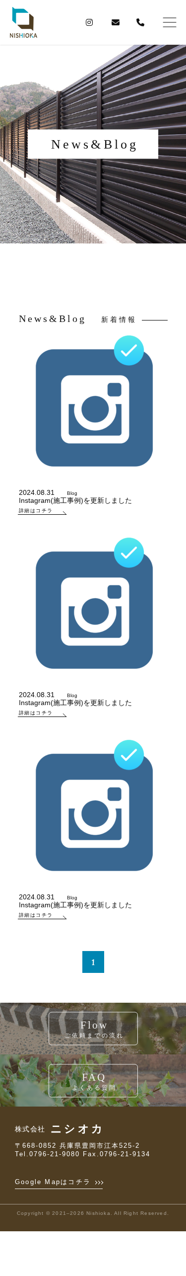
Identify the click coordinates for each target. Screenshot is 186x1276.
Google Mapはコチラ (54, 1182)
